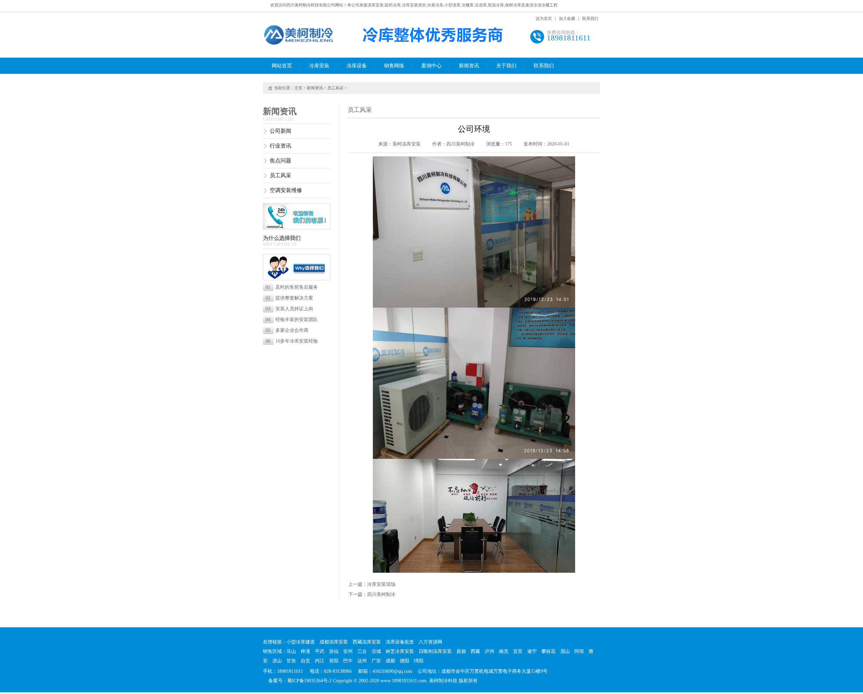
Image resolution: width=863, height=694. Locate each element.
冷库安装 (319, 65)
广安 (376, 660)
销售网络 (394, 65)
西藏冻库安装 (367, 641)
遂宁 (532, 651)
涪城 (376, 651)
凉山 (277, 660)
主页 (298, 88)
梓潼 (305, 651)
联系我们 (590, 18)
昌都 (461, 651)
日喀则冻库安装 (435, 651)
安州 (348, 651)
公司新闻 (280, 131)
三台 (362, 651)
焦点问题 (280, 160)
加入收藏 (567, 18)
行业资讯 (280, 146)
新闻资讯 (469, 65)
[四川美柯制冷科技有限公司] (299, 44)
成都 (390, 660)
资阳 (333, 660)
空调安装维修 (286, 190)
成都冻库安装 (334, 641)
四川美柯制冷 (381, 594)
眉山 (565, 651)
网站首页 (282, 65)
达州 (362, 660)
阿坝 (579, 651)
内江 (319, 660)
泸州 (489, 651)
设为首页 (544, 18)
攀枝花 (548, 651)
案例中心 (431, 65)
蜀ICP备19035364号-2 (309, 680)
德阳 (404, 660)
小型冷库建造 (301, 641)
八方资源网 (430, 641)
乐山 (291, 651)
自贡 (305, 660)
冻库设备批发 (400, 641)
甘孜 (291, 660)
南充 (503, 651)
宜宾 (518, 651)
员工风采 (335, 88)
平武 (319, 651)
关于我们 (506, 65)
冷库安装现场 (381, 584)
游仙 (333, 651)
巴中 (348, 660)
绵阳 (418, 660)
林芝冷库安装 (400, 651)
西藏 (475, 651)
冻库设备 (357, 65)
